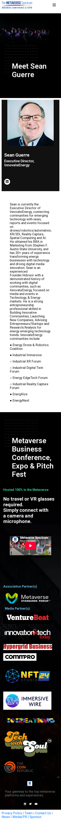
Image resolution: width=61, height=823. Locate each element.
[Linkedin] (25, 803)
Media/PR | (21, 817)
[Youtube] (36, 803)
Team (29, 813)
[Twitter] (30, 803)
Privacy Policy (12, 813)
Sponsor (36, 817)
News (6, 817)
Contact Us (43, 813)
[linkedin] (7, 182)
